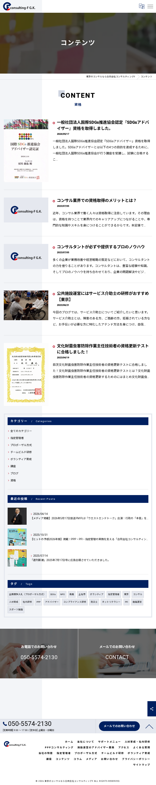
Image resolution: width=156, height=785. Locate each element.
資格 (13, 480)
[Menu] (150, 6)
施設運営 (137, 602)
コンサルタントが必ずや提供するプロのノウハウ (101, 246)
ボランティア (96, 594)
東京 (126, 594)
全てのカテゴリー (21, 431)
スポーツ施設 (16, 609)
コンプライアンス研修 (74, 602)
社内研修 (27, 602)
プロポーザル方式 (21, 445)
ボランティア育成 (21, 459)
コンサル (137, 594)
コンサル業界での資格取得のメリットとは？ (97, 200)
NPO (62, 594)
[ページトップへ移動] (149, 726)
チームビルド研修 (21, 452)
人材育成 (13, 602)
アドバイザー (52, 602)
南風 (71, 594)
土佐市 (82, 594)
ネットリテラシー (111, 602)
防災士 (94, 602)
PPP (39, 602)
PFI (126, 602)
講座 (13, 466)
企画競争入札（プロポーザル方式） (27, 594)
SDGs (53, 594)
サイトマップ (141, 764)
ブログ (14, 473)
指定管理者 (17, 438)
